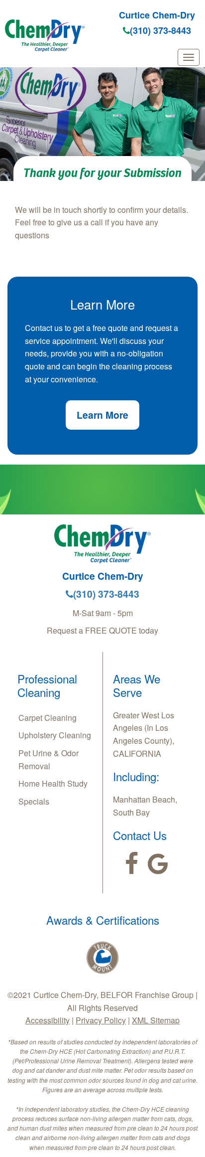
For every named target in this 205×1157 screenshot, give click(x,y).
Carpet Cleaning (47, 717)
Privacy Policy (101, 1020)
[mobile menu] (189, 57)
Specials (33, 801)
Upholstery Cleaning (54, 735)
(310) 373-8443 (160, 30)
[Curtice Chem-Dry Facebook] (131, 864)
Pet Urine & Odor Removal (48, 759)
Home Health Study (53, 783)
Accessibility (47, 1020)
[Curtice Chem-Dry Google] (158, 864)
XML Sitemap (156, 1020)
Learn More (102, 415)
